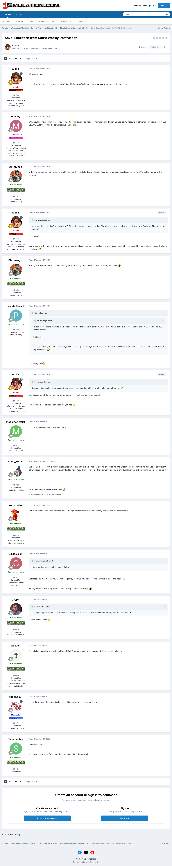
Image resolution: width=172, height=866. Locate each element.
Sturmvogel (15, 166)
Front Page (7, 21)
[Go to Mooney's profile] (16, 126)
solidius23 (15, 696)
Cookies (92, 859)
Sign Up (164, 5)
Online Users (65, 21)
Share (143, 47)
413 (17, 445)
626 (17, 485)
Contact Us (81, 859)
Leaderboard (81, 21)
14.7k (17, 629)
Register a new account (47, 818)
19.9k (17, 675)
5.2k (17, 769)
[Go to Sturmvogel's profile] (16, 176)
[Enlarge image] (70, 122)
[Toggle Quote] (33, 220)
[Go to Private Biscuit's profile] (16, 315)
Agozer (15, 645)
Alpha (18, 45)
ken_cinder (15, 505)
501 (17, 577)
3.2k (17, 143)
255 (17, 329)
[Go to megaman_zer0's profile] (16, 431)
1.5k (17, 196)
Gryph (15, 599)
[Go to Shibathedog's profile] (16, 748)
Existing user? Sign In (144, 5)
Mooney (15, 116)
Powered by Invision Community (86, 862)
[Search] (167, 14)
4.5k (17, 535)
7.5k (17, 95)
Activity (19, 14)
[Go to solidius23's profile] (16, 706)
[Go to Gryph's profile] (16, 609)
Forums (19, 21)
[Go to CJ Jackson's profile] (16, 563)
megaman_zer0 (15, 422)
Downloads (42, 21)
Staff (54, 21)
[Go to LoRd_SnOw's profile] (16, 471)
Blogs (30, 21)
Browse (7, 14)
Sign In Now (125, 818)
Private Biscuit (15, 306)
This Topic (156, 14)
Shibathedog (15, 739)
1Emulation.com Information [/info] (45, 48)
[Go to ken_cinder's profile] (16, 515)
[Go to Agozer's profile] (16, 655)
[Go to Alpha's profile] (8, 47)
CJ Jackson (15, 553)
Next (15, 59)
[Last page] (21, 58)
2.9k (17, 723)
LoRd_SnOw (15, 461)
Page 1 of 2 (31, 59)
